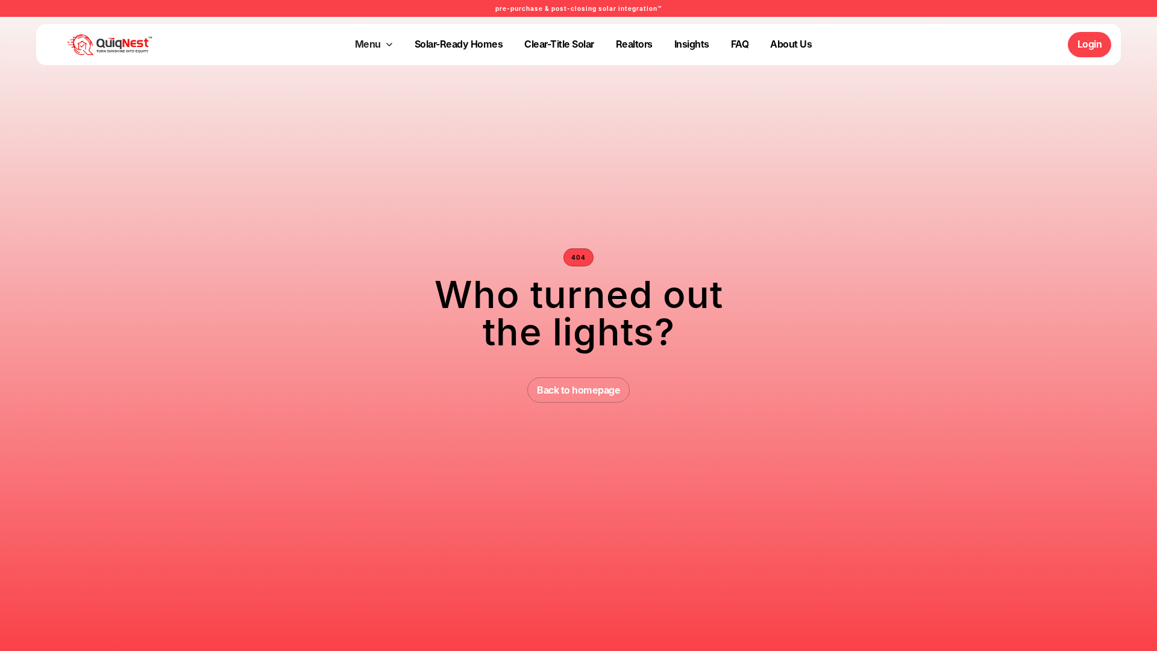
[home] (91, 44)
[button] (374, 44)
